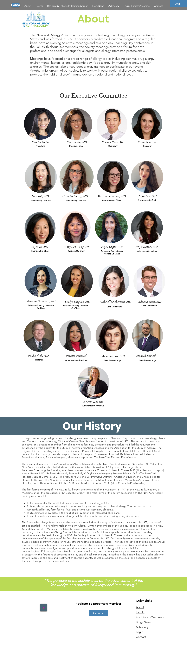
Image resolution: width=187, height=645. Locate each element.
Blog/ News (143, 622)
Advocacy (142, 627)
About (140, 607)
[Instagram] (43, 608)
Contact (141, 637)
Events (140, 612)
